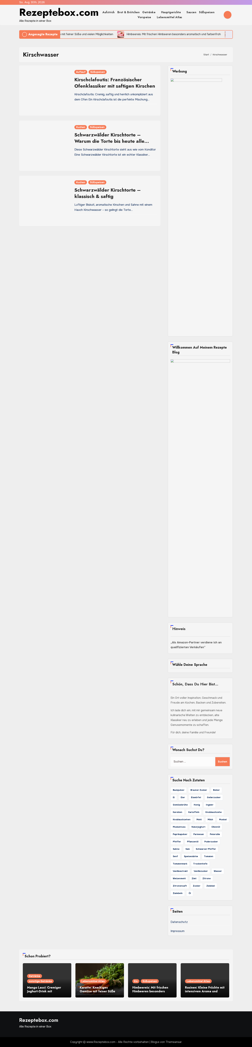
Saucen (191, 12)
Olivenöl (215, 827)
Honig (197, 804)
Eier (183, 797)
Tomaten (208, 856)
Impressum (178, 931)
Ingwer (209, 804)
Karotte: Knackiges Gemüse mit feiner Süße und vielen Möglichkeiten (98, 991)
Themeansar (174, 1042)
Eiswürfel (196, 797)
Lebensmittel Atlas (169, 17)
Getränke (149, 12)
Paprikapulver (180, 834)
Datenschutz (179, 922)
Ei (174, 797)
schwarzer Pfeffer (206, 849)
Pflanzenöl (192, 841)
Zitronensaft (180, 886)
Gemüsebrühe (180, 804)
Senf (175, 856)
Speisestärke (191, 856)
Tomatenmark (180, 863)
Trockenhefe (200, 863)
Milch (210, 819)
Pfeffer (177, 841)
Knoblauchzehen (181, 819)
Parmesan (198, 834)
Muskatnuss (179, 827)
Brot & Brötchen (128, 12)
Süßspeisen (207, 12)
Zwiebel (210, 886)
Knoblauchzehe (213, 812)
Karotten (177, 812)
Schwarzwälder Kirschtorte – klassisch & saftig (107, 193)
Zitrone (206, 878)
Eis (136, 981)
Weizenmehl (179, 878)
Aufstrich (109, 12)
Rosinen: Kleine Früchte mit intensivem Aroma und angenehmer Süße (205, 991)
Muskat (223, 819)
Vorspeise (145, 17)
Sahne (176, 849)
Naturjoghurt (198, 827)
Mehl (199, 819)
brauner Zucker (198, 790)
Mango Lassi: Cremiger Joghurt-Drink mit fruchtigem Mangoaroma (45, 991)
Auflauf (81, 72)
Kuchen (80, 127)
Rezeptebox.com (59, 12)
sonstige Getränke (40, 981)
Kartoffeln (193, 812)
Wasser (218, 871)
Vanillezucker (201, 871)
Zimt (194, 878)
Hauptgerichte (171, 12)
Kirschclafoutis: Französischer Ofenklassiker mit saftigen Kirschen (114, 82)
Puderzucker (211, 841)
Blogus (155, 1042)
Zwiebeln (178, 893)
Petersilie (215, 834)
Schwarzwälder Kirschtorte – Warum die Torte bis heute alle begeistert (109, 141)
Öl (190, 893)
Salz (187, 849)
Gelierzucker (214, 797)
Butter (216, 790)
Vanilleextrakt (180, 871)
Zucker (196, 886)
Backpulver (178, 790)
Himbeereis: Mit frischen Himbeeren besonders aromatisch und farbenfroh (151, 991)
